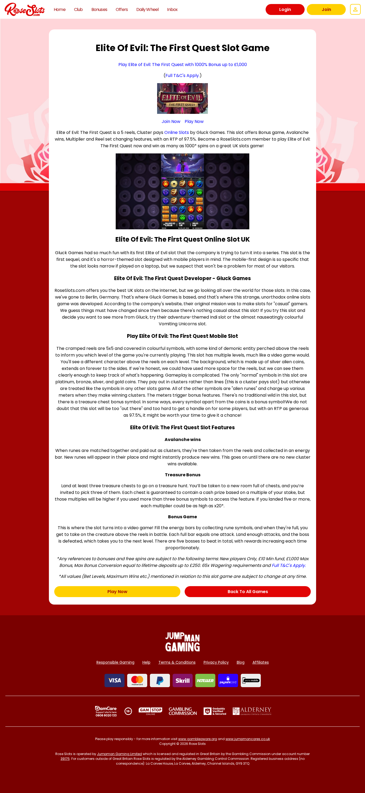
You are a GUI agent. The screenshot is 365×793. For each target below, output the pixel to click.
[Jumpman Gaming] (182, 650)
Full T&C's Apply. (182, 75)
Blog (240, 662)
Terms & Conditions (177, 662)
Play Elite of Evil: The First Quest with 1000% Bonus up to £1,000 (182, 64)
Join (326, 9)
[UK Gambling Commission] (183, 711)
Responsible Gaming (115, 662)
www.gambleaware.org (197, 739)
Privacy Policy (216, 662)
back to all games (248, 592)
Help (146, 662)
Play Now (194, 121)
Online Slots (176, 132)
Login (285, 9)
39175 (65, 758)
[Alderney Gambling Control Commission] (252, 711)
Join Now (171, 121)
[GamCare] (106, 711)
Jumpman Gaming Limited (119, 754)
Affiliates (261, 662)
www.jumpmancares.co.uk (248, 739)
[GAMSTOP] (150, 711)
